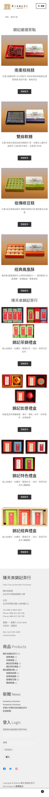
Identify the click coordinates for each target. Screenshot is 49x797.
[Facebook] (4, 768)
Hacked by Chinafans (12, 704)
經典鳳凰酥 (24, 269)
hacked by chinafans (11, 701)
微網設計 (19, 786)
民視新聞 (7, 711)
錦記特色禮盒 (24, 475)
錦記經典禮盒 (24, 530)
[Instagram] (16, 768)
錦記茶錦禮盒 (24, 342)
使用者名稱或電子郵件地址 (15, 729)
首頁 (7, 17)
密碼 (5, 742)
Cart (38, 790)
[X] (10, 768)
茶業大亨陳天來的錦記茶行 (15, 707)
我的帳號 (8, 793)
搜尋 (24, 793)
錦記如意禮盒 (24, 408)
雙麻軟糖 (24, 136)
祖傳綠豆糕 (24, 203)
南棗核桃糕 (24, 70)
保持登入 (9, 749)
